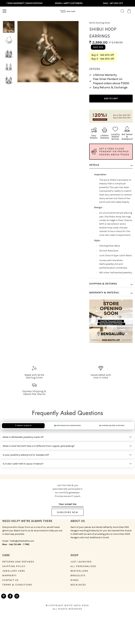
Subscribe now (67, 512)
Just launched (81, 561)
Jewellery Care (13, 571)
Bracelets (77, 575)
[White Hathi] (67, 11)
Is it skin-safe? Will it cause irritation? (23, 463)
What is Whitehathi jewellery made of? (23, 437)
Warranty (9, 575)
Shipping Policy (14, 566)
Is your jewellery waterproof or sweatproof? (26, 454)
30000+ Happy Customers (69, 3)
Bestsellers (79, 571)
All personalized (83, 566)
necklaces (78, 584)
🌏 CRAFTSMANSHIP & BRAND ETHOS (67, 425)
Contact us (10, 580)
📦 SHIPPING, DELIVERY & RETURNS (111, 425)
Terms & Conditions (17, 584)
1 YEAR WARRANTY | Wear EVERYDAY (24, 3)
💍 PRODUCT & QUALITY (23, 425)
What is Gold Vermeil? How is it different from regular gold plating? (39, 446)
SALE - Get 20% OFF (113, 3)
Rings (74, 580)
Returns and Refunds (18, 561)
